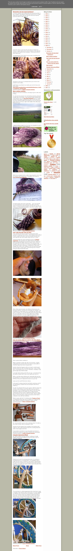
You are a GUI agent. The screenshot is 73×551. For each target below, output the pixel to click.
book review (55, 155)
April (48, 78)
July (48, 72)
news (52, 167)
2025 (46, 15)
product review (52, 168)
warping (56, 177)
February (49, 82)
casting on (54, 156)
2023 (46, 19)
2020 (46, 25)
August (49, 70)
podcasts (45, 168)
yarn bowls (52, 178)
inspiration (46, 164)
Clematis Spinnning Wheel (20, 435)
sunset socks (57, 175)
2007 (46, 87)
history (57, 162)
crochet (58, 157)
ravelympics (46, 170)
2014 (46, 36)
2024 (46, 17)
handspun (54, 161)
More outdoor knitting (19, 91)
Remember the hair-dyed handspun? (23, 11)
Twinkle (51, 153)
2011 (46, 41)
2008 (46, 85)
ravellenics (54, 169)
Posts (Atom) (22, 548)
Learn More (34, 6)
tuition (46, 177)
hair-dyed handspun (29, 98)
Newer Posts (16, 545)
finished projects (55, 160)
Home (27, 545)
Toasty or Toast (36, 398)
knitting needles (48, 166)
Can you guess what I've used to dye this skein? (26, 340)
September (49, 69)
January (49, 83)
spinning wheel (52, 174)
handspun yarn (48, 162)
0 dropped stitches (30, 230)
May (48, 76)
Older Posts (38, 545)
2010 (46, 43)
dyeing (45, 160)
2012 (46, 40)
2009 (46, 45)
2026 (46, 14)
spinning (57, 172)
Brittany (45, 153)
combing (46, 157)
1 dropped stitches (30, 89)
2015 (46, 34)
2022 (46, 21)
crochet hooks (49, 158)
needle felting (46, 167)
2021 (46, 23)
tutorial (51, 177)
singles (48, 172)
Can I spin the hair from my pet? (22, 232)
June (48, 74)
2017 (46, 30)
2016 (46, 32)
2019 (46, 27)
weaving (46, 178)
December (49, 47)
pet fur (56, 167)
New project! (16, 403)
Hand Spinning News (49, 116)
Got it (40, 6)
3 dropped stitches (30, 543)
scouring (53, 170)
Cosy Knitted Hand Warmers (20, 177)
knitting (53, 164)
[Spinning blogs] (52, 142)
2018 (46, 28)
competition (52, 157)
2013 (46, 38)
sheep (58, 170)
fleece (48, 161)
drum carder (56, 158)
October (49, 51)
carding (45, 156)
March (48, 80)
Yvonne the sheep (48, 102)
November (49, 49)
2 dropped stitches (30, 433)
